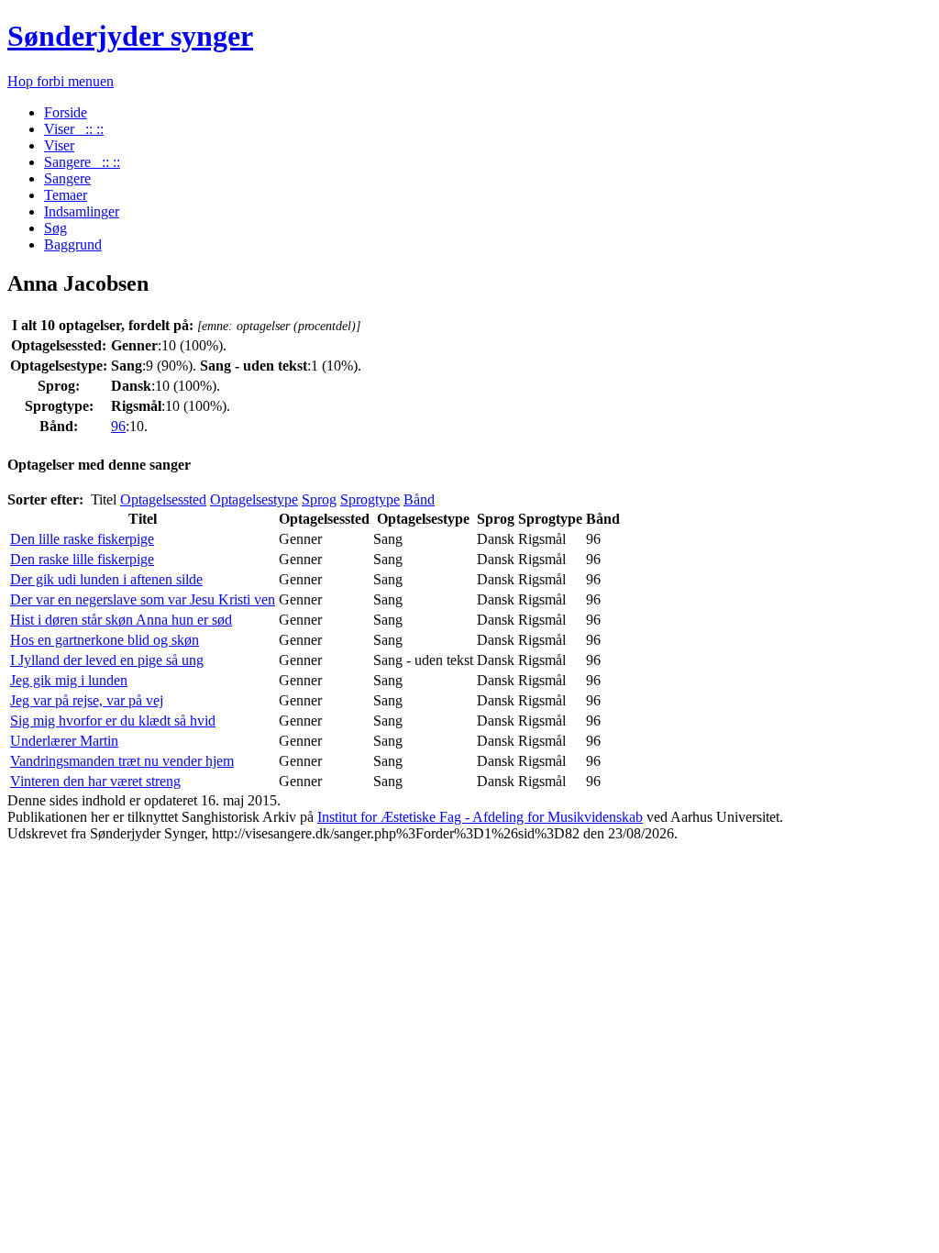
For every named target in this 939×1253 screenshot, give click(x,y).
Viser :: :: (74, 129)
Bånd (419, 499)
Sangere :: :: (82, 162)
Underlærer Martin (64, 740)
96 (118, 426)
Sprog (319, 499)
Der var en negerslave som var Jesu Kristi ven (142, 599)
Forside (65, 112)
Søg (55, 228)
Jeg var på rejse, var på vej (86, 700)
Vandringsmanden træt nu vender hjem (122, 761)
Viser (59, 145)
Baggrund (73, 244)
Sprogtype (370, 499)
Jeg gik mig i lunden (68, 680)
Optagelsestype (254, 499)
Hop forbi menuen (60, 81)
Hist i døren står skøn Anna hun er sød (121, 619)
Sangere (67, 178)
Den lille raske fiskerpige (82, 539)
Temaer (65, 195)
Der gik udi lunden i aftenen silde (106, 579)
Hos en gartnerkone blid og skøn (104, 640)
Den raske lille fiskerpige (82, 559)
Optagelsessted (163, 499)
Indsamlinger (81, 211)
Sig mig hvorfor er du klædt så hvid (112, 720)
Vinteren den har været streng (95, 781)
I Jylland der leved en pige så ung (107, 660)
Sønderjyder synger (130, 35)
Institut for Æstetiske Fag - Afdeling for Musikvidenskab (480, 817)
